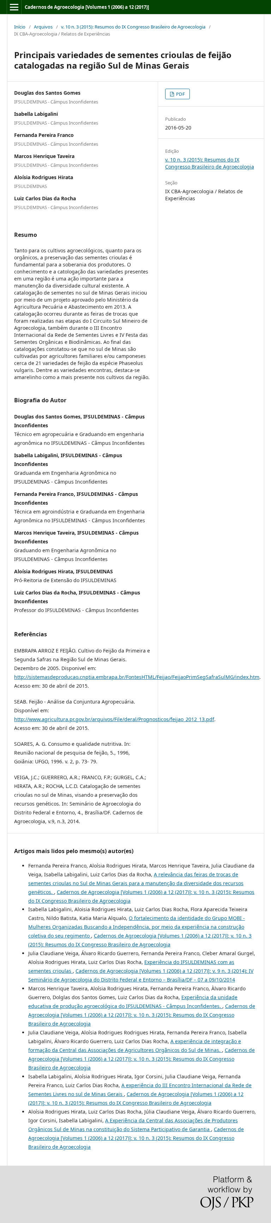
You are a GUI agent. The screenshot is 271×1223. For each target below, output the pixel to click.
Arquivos (43, 27)
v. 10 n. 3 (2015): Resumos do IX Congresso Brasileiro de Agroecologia (133, 27)
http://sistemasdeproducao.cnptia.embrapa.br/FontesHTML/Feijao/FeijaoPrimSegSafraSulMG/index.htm (136, 677)
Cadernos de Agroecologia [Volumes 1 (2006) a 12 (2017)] (87, 7)
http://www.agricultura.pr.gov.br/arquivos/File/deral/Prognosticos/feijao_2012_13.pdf (114, 719)
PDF (180, 94)
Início (19, 27)
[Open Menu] (14, 7)
